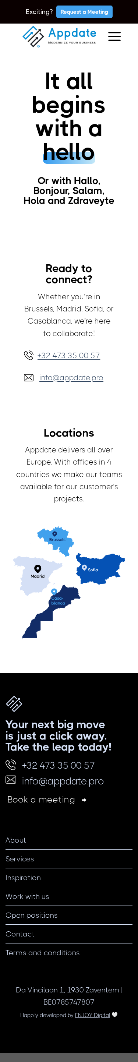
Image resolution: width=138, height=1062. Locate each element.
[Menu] (114, 36)
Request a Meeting (84, 12)
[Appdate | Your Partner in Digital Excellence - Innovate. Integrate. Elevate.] (59, 37)
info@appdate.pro (63, 781)
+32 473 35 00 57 (58, 765)
